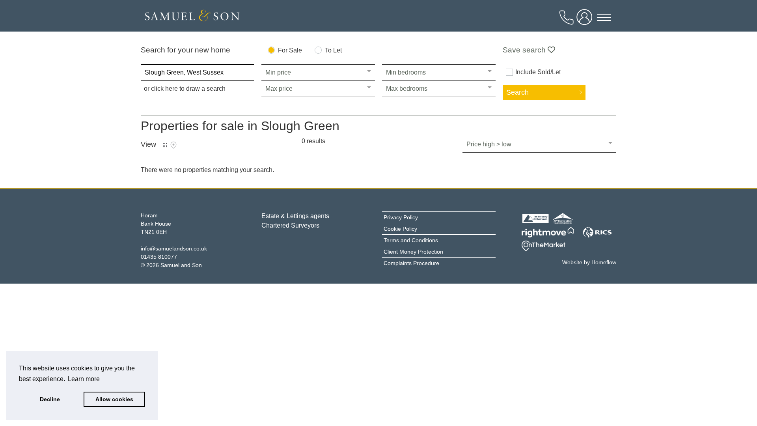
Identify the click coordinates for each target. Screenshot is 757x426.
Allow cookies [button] (114, 399)
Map (173, 145)
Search (517, 92)
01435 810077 (159, 257)
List (164, 145)
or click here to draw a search (185, 88)
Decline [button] (50, 399)
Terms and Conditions (411, 240)
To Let (333, 50)
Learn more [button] (84, 379)
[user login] (585, 20)
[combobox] (197, 72)
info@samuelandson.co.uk (174, 248)
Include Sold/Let (538, 72)
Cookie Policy (400, 229)
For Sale (290, 50)
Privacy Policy (401, 217)
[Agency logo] (192, 18)
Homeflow (603, 262)
